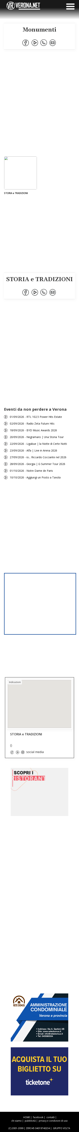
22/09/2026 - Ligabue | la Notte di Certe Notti (38, 444)
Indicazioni (15, 682)
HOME (26, 1117)
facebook (38, 1117)
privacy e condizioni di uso (53, 1120)
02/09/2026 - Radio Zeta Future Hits (32, 423)
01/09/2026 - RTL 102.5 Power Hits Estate (36, 417)
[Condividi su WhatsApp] (44, 43)
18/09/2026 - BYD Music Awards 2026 (33, 430)
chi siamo (16, 1120)
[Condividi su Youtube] (35, 43)
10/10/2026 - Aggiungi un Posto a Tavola (35, 477)
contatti (50, 1117)
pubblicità (30, 1120)
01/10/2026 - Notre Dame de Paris (31, 470)
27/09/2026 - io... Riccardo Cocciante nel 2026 (38, 457)
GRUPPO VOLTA (61, 1128)
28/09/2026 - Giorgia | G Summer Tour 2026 (37, 464)
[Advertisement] (39, 109)
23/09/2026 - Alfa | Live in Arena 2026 (33, 450)
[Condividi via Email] (53, 43)
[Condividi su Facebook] (26, 43)
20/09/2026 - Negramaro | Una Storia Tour (37, 437)
